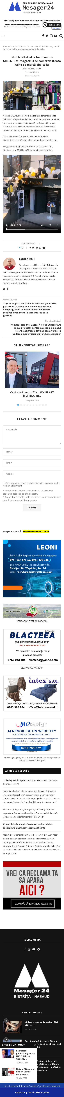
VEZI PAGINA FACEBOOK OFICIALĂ (32, 621)
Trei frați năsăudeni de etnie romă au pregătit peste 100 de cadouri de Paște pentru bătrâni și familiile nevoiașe (43, 1066)
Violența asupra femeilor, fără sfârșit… (41, 1024)
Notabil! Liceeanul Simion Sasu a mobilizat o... (25, 1072)
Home (6, 46)
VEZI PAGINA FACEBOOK (32, 667)
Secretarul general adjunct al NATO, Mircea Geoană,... (25, 1054)
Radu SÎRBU (36, 68)
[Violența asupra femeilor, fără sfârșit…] (12, 1027)
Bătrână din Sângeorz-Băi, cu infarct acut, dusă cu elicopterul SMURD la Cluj (43, 1044)
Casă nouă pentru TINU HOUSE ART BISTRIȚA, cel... (32, 394)
